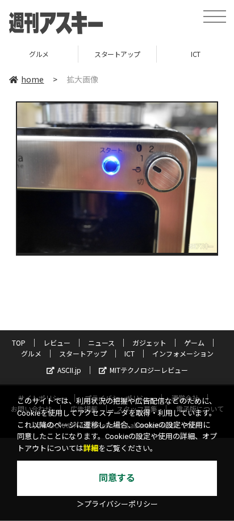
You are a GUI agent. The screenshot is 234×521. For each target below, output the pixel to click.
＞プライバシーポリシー (117, 504)
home (32, 79)
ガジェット (149, 342)
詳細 (90, 448)
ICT (129, 353)
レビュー (56, 342)
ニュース (101, 342)
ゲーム (194, 342)
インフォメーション (183, 353)
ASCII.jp (69, 370)
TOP (19, 342)
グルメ (39, 54)
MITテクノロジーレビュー (149, 370)
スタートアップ (117, 54)
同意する (117, 478)
